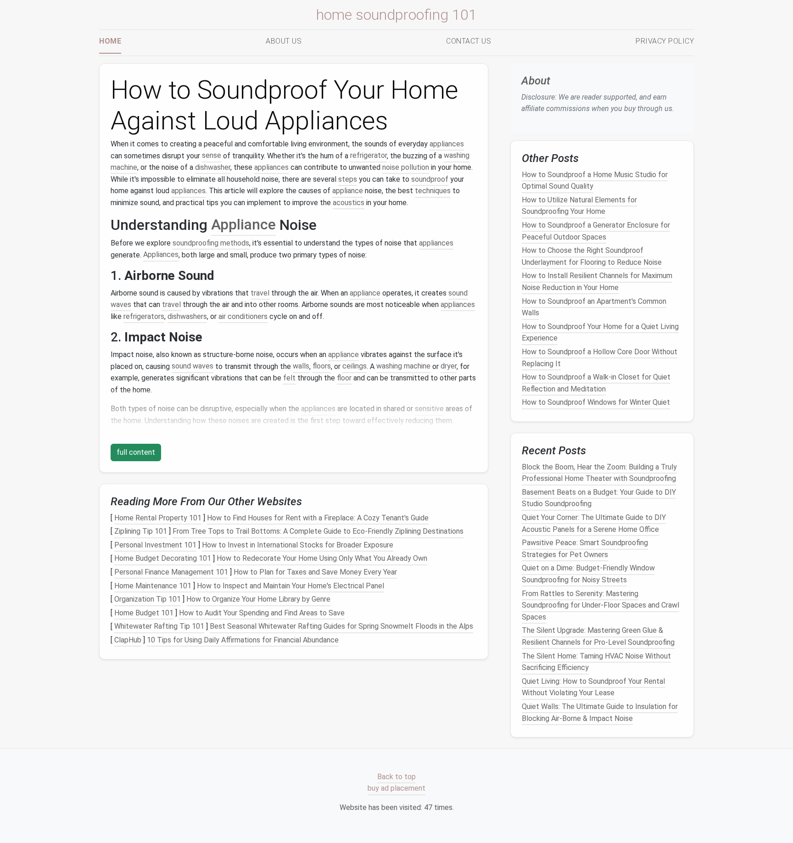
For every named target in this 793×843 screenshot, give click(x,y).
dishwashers (187, 316)
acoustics (348, 202)
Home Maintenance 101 (152, 585)
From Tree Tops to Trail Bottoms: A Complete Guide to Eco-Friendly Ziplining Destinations (318, 531)
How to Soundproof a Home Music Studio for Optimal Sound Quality (595, 180)
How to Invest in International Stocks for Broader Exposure (297, 545)
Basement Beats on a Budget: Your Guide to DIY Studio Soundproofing (599, 498)
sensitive (429, 408)
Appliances (161, 255)
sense (211, 155)
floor (344, 378)
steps (347, 179)
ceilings (354, 366)
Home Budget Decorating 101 (162, 558)
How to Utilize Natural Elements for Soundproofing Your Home (579, 205)
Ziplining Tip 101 (140, 531)
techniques (433, 190)
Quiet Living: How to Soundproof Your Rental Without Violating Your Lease (593, 687)
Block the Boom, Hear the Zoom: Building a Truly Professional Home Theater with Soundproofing (599, 472)
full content (136, 452)
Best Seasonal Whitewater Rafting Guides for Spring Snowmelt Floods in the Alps (341, 626)
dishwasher (212, 167)
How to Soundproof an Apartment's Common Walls (594, 306)
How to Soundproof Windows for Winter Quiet (596, 402)
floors (322, 366)
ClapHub (127, 640)
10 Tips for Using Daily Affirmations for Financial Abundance (243, 640)
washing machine (403, 366)
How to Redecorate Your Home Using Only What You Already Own (322, 558)
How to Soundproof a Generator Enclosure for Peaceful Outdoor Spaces (596, 231)
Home (110, 41)
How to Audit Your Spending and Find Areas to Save (262, 613)
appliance (347, 190)
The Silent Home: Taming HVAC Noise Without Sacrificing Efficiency (596, 661)
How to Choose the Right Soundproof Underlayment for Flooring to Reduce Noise (592, 256)
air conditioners (243, 316)
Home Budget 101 (143, 613)
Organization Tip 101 (147, 599)
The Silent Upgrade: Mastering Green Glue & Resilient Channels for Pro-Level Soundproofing (598, 636)
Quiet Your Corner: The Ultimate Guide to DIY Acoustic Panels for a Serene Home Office (594, 523)
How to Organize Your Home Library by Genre (258, 599)
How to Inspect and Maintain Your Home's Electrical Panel (290, 585)
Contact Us (468, 41)
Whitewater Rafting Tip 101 (159, 626)
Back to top (396, 776)
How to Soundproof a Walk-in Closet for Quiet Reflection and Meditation (596, 383)
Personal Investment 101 (155, 545)
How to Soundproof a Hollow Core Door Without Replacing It (599, 357)
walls (301, 366)
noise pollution (405, 167)
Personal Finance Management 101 (171, 572)
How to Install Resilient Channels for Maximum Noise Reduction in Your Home (597, 281)
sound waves (192, 366)
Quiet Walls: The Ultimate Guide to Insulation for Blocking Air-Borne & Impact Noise (600, 712)
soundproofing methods (211, 243)
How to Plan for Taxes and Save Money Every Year (315, 572)
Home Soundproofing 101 (396, 14)
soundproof (429, 179)
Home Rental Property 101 (157, 518)
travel (260, 293)
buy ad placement (396, 788)
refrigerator (368, 155)
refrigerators (143, 316)
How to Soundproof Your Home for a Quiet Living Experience (600, 332)
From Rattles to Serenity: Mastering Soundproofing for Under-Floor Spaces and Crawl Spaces (600, 605)
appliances (447, 144)
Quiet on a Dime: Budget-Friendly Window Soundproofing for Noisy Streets (588, 574)
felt (289, 378)
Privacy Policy (665, 41)
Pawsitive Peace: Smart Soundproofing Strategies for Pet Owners (585, 548)
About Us (284, 41)
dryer (449, 366)
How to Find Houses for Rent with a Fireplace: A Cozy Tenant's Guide (318, 518)
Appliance (243, 225)
